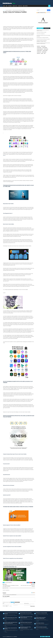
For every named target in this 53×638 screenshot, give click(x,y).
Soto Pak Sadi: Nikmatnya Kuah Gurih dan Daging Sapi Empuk (43, 35)
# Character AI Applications (8, 582)
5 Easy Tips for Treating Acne (41, 33)
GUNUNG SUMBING (45, 50)
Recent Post (40, 28)
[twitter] (40, 636)
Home (4, 5)
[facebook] (42, 636)
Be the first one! (14, 594)
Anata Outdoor (25, 5)
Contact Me (20, 5)
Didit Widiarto (15, 636)
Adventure (38, 46)
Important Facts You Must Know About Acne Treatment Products (43, 30)
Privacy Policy (15, 5)
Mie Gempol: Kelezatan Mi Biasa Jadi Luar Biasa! (11, 617)
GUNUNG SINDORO (39, 50)
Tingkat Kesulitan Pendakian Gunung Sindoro (26, 622)
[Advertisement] (19, 20)
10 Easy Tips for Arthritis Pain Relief (41, 32)
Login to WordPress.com (17, 602)
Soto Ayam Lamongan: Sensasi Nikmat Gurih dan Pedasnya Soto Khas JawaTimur (43, 43)
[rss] (45, 636)
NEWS (6, 5)
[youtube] (48, 636)
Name (3, 603)
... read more (15, 615)
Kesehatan (10, 5)
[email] (46, 636)
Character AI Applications (9, 10)
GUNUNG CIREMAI (43, 46)
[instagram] (43, 636)
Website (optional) (26, 603)
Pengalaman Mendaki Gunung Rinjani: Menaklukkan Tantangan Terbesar (42, 41)
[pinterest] (49, 636)
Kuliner (42, 53)
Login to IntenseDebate (12, 602)
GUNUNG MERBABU (44, 47)
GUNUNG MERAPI (39, 47)
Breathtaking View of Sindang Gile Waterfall (42, 37)
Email (14, 603)
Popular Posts (47, 28)
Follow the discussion (34, 592)
